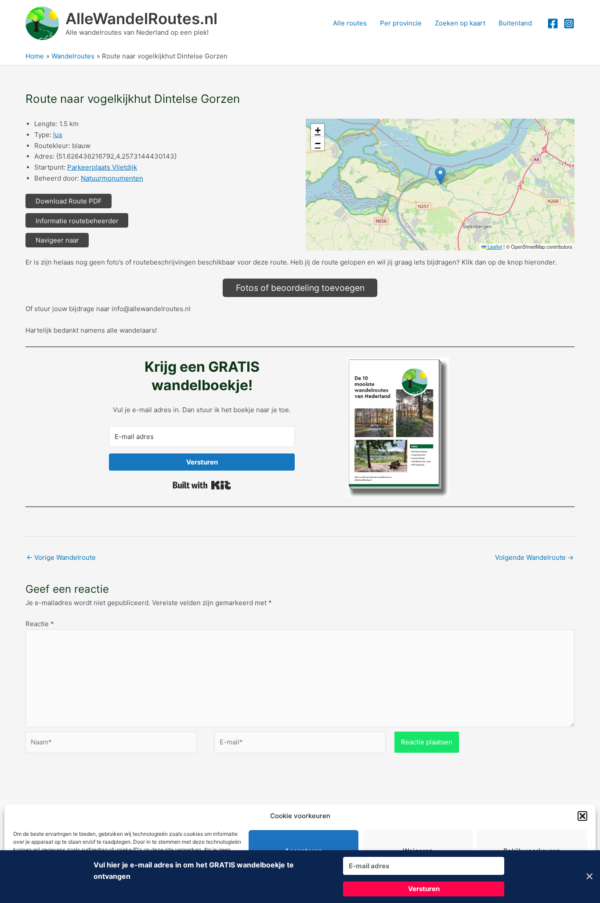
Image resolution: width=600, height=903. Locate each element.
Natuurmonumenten (112, 178)
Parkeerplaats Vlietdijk (102, 167)
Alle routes (350, 23)
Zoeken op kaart (460, 23)
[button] (582, 816)
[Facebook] (552, 23)
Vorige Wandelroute (61, 557)
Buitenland (515, 23)
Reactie (39, 624)
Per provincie (401, 23)
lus (57, 135)
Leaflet (494, 246)
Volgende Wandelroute (534, 557)
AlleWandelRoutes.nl (141, 18)
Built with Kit (202, 485)
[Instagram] (569, 23)
